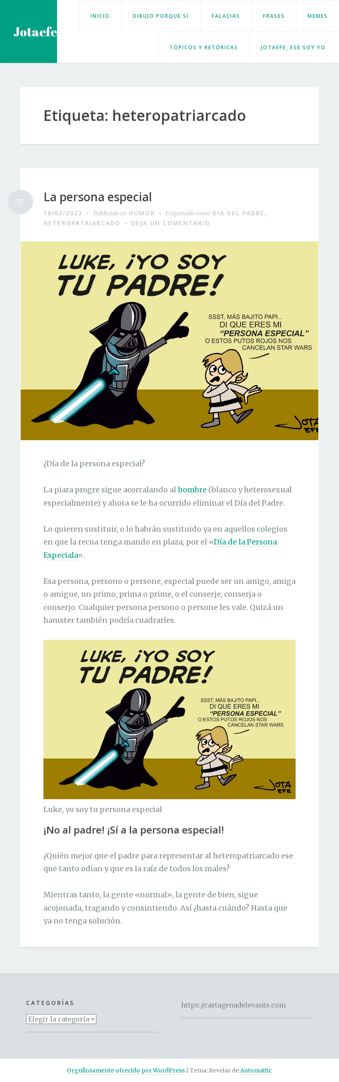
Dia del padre (238, 213)
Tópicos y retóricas (204, 47)
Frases (274, 15)
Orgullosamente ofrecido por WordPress (126, 1070)
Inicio (100, 15)
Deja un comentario (170, 223)
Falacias (226, 15)
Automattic (256, 1070)
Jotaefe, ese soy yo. (294, 47)
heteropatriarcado (82, 223)
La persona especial (97, 197)
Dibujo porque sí (161, 15)
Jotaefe (35, 31)
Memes (318, 15)
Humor (142, 213)
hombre (192, 489)
